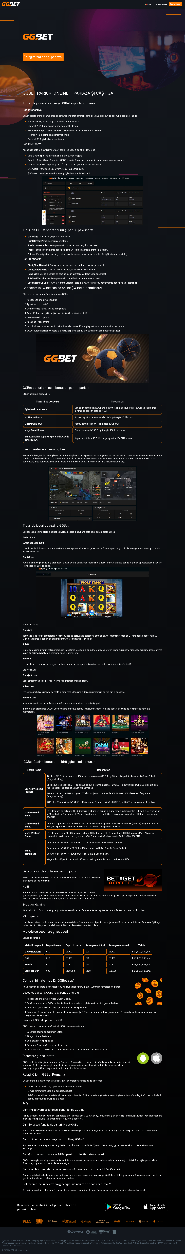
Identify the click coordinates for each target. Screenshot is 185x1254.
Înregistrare (175, 4)
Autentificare (161, 4)
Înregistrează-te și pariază (43, 57)
